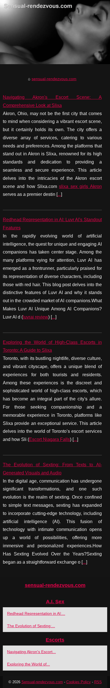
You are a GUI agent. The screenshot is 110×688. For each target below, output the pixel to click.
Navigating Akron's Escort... (31, 651)
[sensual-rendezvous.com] (55, 32)
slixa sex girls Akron (80, 186)
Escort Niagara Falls (49, 439)
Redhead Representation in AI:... (36, 613)
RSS (98, 682)
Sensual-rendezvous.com (42, 682)
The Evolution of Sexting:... (31, 626)
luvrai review (35, 317)
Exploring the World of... (28, 664)
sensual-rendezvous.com (54, 79)
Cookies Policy (78, 682)
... (59, 194)
